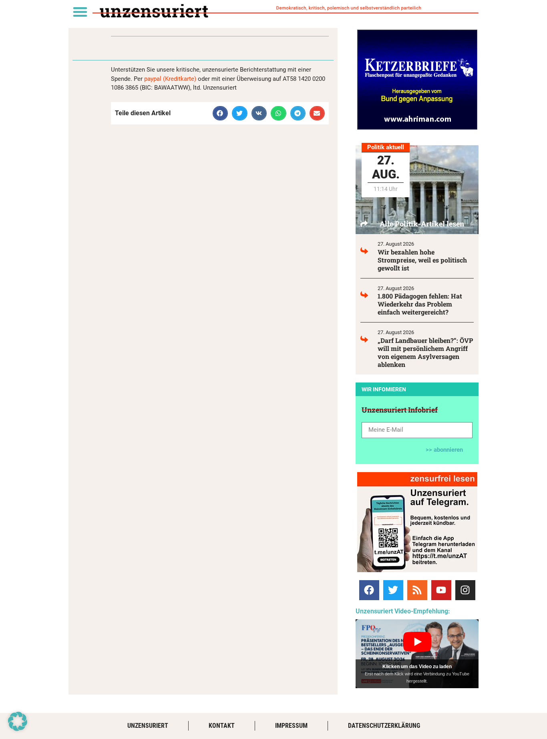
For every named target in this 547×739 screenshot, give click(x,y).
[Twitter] (393, 590)
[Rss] (417, 590)
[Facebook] (369, 590)
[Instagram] (465, 590)
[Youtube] (441, 590)
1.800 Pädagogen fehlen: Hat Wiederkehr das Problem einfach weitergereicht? (420, 304)
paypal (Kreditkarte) (170, 78)
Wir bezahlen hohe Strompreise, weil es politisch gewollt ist (422, 260)
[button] (79, 11)
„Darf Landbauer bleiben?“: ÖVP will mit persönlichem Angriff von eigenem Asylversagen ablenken (425, 352)
